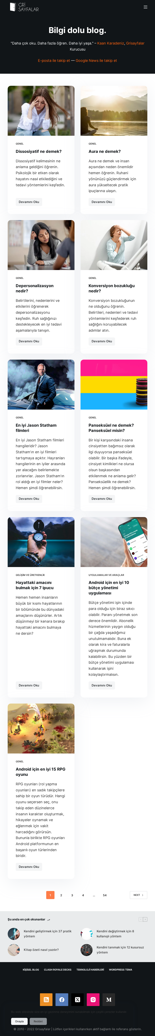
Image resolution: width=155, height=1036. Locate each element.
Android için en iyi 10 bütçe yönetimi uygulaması (109, 587)
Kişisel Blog (31, 969)
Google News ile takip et (96, 60)
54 (105, 895)
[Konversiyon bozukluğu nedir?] (114, 245)
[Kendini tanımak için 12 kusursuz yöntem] (87, 950)
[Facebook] (62, 999)
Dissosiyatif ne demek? (39, 151)
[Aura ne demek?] (114, 111)
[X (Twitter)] (77, 999)
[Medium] (109, 999)
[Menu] (145, 7)
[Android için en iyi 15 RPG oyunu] (41, 728)
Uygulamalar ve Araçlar (106, 574)
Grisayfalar (135, 43)
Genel (20, 143)
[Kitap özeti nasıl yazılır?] (14, 950)
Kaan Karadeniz (110, 43)
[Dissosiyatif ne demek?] (41, 111)
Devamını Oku (30, 203)
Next (137, 894)
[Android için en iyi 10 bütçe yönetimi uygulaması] (114, 542)
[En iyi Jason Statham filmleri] (41, 385)
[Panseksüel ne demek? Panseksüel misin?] (114, 385)
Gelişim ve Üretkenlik (30, 574)
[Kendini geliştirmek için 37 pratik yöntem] (14, 934)
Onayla (19, 1021)
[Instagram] (93, 999)
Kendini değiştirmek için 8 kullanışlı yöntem (115, 933)
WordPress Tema (120, 969)
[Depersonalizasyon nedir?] (41, 245)
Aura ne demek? (105, 151)
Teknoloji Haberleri (90, 969)
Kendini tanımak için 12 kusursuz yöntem (120, 949)
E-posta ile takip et (54, 60)
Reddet (38, 1021)
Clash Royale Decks (57, 969)
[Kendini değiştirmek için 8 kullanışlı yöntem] (87, 934)
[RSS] (46, 999)
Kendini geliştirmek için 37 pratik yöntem (47, 933)
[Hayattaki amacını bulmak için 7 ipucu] (41, 542)
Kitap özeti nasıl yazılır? (41, 950)
